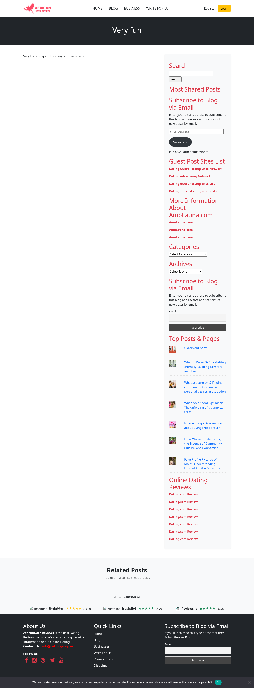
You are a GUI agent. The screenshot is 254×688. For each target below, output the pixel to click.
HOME (97, 8)
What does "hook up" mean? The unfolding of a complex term (204, 407)
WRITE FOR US (157, 8)
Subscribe (180, 142)
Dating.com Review (183, 494)
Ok (218, 682)
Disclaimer (101, 665)
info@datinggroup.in (57, 646)
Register (210, 8)
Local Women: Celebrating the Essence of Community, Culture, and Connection (203, 443)
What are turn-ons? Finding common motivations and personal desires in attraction (205, 387)
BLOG (113, 8)
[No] (249, 682)
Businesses (102, 646)
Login (224, 8)
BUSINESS (132, 8)
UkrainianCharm (196, 348)
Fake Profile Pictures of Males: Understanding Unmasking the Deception (202, 463)
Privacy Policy (103, 659)
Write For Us (102, 653)
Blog (97, 640)
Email (172, 311)
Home (98, 634)
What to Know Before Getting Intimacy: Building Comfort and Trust (205, 366)
